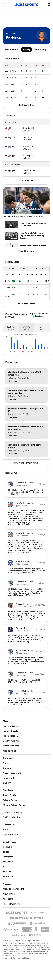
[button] (4, 4)
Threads (7, 871)
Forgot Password (11, 903)
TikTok (6, 851)
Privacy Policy (10, 800)
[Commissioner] (29, 928)
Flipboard (8, 876)
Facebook (8, 861)
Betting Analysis (11, 740)
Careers (7, 768)
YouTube (7, 847)
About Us (7, 763)
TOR (14, 171)
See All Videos (26, 251)
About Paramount (12, 773)
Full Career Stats (26, 303)
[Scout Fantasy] (18, 935)
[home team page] (9, 128)
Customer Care (11, 834)
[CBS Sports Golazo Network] (26, 917)
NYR (14, 138)
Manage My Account (13, 888)
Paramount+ (9, 778)
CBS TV (7, 783)
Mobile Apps (9, 750)
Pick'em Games (11, 726)
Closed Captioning (12, 812)
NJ (13, 128)
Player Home (11, 49)
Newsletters (9, 893)
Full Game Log (26, 105)
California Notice (11, 817)
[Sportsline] (37, 923)
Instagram (8, 856)
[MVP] (45, 928)
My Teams (8, 898)
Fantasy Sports (10, 731)
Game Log (40, 49)
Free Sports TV (10, 735)
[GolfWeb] (35, 935)
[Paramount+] (11, 928)
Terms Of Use (10, 795)
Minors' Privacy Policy (14, 805)
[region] (26, 200)
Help (5, 829)
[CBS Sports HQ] (39, 912)
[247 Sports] (17, 922)
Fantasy (26, 49)
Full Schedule (26, 180)
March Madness (11, 745)
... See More (12, 381)
